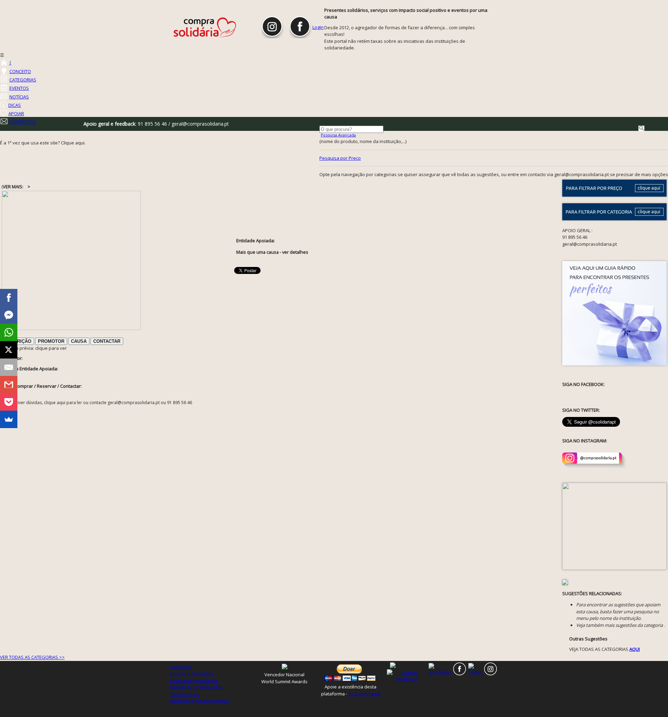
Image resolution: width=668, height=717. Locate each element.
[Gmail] (8, 384)
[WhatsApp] (8, 332)
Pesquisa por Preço (340, 158)
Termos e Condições (191, 673)
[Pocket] (8, 402)
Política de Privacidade (194, 680)
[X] (8, 349)
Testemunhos (184, 694)
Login (318, 27)
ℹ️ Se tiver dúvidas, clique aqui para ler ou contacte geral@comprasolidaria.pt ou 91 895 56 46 (98, 402)
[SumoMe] (8, 419)
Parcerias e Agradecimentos (200, 701)
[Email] (8, 367)
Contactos (180, 667)
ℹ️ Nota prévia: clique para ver (34, 348)
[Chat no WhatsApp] (407, 675)
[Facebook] (8, 297)
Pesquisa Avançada (338, 134)
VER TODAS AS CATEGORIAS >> (32, 657)
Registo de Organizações (196, 687)
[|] (3, 62)
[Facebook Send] (8, 315)
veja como (364, 694)
